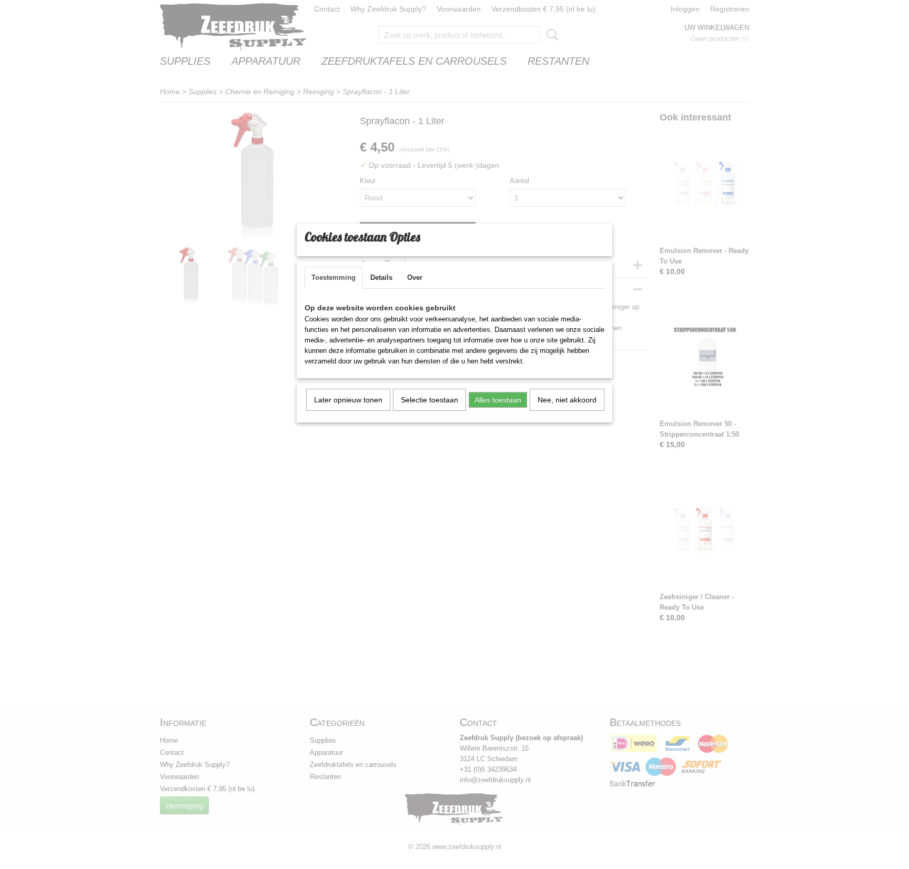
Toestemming (333, 277)
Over (414, 277)
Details (381, 277)
